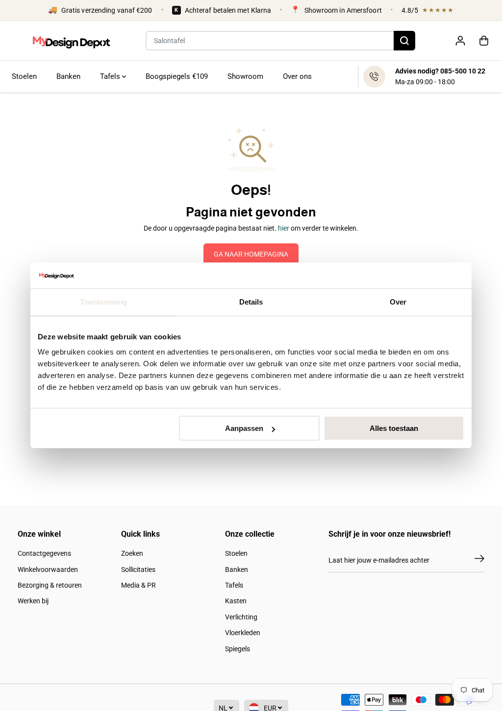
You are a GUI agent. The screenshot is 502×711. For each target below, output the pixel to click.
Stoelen (24, 76)
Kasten (236, 601)
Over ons (297, 76)
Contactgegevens (44, 553)
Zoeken (132, 553)
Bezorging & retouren (50, 585)
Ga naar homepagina (251, 254)
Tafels (111, 76)
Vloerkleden (242, 633)
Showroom (245, 76)
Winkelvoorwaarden (48, 569)
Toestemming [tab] (103, 302)
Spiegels (237, 649)
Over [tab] (398, 302)
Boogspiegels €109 (177, 76)
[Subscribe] (479, 560)
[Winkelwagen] (484, 40)
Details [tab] (251, 302)
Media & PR (138, 585)
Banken (68, 76)
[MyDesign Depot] (71, 41)
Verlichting (241, 617)
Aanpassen (244, 428)
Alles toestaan (394, 428)
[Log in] (460, 40)
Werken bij (33, 601)
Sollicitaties (138, 569)
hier (283, 228)
